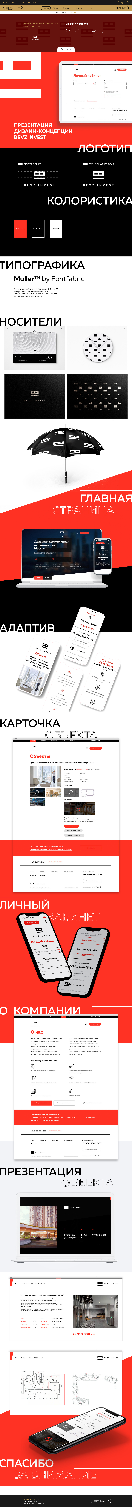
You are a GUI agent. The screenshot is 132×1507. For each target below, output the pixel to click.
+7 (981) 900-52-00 (11, 3)
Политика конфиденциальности (33, 1503)
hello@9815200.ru (29, 3)
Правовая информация (30, 1501)
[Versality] (13, 8)
